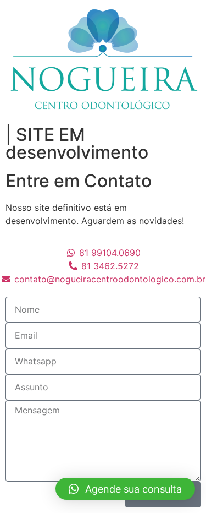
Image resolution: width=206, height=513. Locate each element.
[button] (125, 489)
